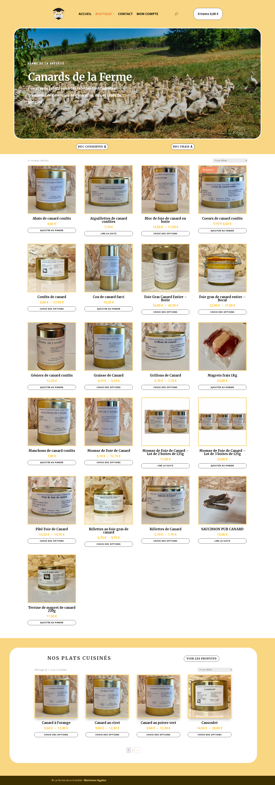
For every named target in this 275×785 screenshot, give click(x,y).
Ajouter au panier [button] (51, 230)
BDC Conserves (90, 146)
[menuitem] (85, 13)
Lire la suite (108, 233)
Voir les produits (202, 658)
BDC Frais (181, 146)
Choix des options (165, 233)
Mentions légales (95, 780)
